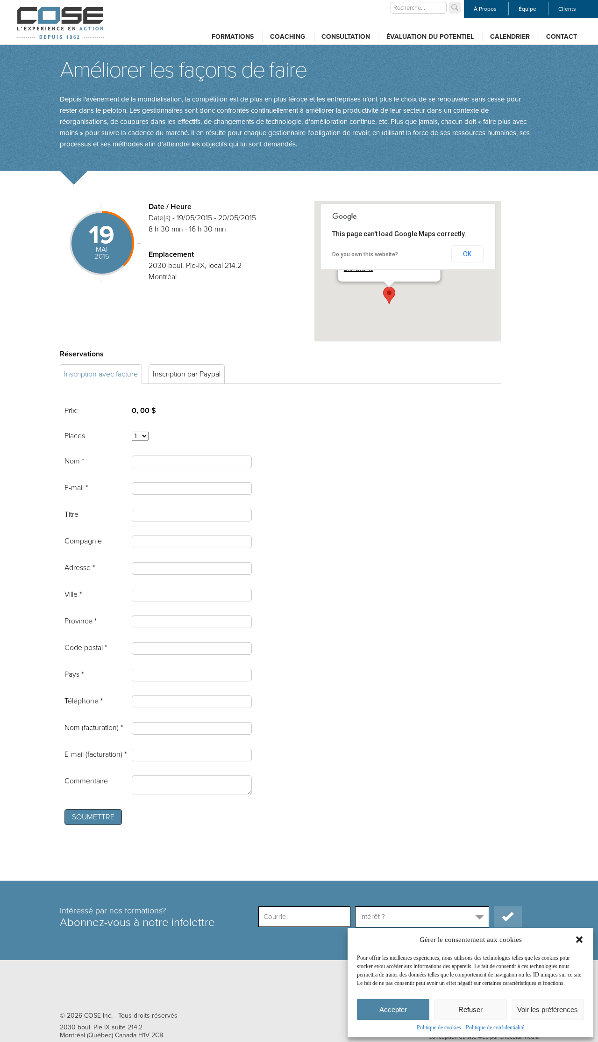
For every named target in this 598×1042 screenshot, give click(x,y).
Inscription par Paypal (187, 374)
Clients (567, 9)
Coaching (287, 37)
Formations (233, 37)
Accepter (393, 1009)
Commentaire (86, 781)
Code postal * (85, 647)
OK (467, 254)
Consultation (345, 37)
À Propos (485, 9)
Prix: (71, 410)
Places (74, 436)
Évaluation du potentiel (430, 37)
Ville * (73, 594)
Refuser (470, 1009)
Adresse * (79, 567)
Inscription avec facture (101, 374)
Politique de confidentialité (495, 1027)
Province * (80, 621)
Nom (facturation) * (93, 727)
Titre (71, 514)
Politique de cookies (439, 1027)
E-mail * (76, 487)
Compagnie (83, 541)
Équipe (527, 9)
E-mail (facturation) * (95, 754)
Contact (561, 37)
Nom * (74, 461)
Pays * (74, 674)
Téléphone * (83, 701)
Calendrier (510, 37)
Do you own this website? (365, 254)
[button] (579, 939)
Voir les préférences (547, 1009)
